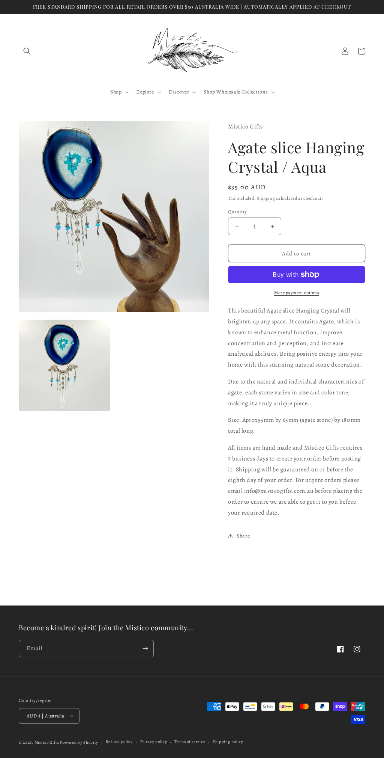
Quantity (237, 211)
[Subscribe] (145, 648)
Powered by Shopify (79, 742)
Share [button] (243, 535)
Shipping (266, 198)
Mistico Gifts (46, 742)
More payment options (296, 293)
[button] (27, 51)
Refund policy (119, 741)
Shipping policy (228, 741)
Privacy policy (153, 741)
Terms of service (189, 741)
